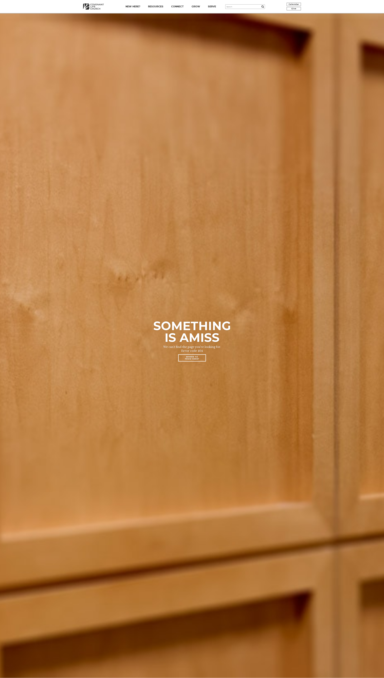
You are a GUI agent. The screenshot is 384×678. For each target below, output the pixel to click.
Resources (155, 6)
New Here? (133, 6)
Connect (177, 6)
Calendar (294, 4)
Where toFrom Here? (192, 358)
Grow (196, 6)
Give (293, 9)
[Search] (263, 7)
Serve (212, 6)
